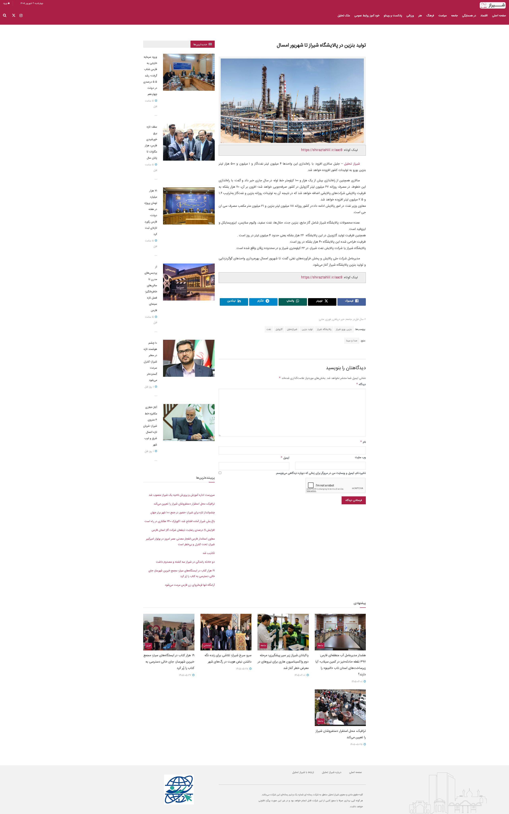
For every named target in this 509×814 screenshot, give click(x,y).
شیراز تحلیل (352, 164)
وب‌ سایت (360, 457)
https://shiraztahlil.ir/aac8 (322, 150)
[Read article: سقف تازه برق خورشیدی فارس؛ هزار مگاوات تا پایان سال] (189, 142)
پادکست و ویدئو (393, 15)
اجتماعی (207, 645)
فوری (328, 319)
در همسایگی (469, 15)
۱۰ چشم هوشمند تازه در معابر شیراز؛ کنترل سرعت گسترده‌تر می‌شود (150, 362)
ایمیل (285, 458)
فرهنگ (430, 15)
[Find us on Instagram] (20, 16)
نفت (269, 329)
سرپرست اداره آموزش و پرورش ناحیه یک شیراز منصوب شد (182, 495)
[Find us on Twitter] (14, 16)
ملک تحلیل (344, 15)
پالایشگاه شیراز (324, 329)
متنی (321, 319)
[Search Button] (4, 16)
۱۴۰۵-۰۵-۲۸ (242, 669)
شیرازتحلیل (292, 329)
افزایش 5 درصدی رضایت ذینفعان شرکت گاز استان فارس (183, 530)
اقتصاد (484, 15)
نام (363, 442)
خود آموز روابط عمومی (366, 15)
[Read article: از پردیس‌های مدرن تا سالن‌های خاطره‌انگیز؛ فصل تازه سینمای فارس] (189, 282)
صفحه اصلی (499, 15)
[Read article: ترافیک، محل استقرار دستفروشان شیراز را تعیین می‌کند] (340, 707)
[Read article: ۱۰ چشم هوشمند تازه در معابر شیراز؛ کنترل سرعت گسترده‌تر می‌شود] (189, 358)
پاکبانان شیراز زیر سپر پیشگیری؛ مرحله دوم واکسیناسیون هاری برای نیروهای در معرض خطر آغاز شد (283, 662)
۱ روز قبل (149, 387)
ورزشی (410, 15)
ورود (5, 3)
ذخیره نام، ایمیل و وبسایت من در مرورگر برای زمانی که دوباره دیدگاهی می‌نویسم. (321, 473)
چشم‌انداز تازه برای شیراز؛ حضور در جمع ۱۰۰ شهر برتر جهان (183, 512)
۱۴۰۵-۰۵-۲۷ (185, 675)
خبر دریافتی (338, 319)
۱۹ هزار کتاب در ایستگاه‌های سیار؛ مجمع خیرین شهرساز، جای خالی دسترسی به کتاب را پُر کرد (169, 662)
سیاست (442, 15)
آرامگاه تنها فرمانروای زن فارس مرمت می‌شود (190, 585)
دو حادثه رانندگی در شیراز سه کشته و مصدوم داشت (185, 562)
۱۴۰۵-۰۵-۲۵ (356, 744)
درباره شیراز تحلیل (331, 772)
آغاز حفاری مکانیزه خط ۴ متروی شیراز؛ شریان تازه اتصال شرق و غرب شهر (150, 426)
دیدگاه (361, 384)
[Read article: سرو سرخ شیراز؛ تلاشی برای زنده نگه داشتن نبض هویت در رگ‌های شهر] (226, 632)
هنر (420, 15)
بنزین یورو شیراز (344, 329)
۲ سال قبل (360, 319)
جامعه (454, 15)
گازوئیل (279, 329)
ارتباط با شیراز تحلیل (303, 772)
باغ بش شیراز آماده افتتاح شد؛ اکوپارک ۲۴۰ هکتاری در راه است (180, 521)
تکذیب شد (209, 553)
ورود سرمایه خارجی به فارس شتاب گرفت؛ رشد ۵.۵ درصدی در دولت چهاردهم (150, 76)
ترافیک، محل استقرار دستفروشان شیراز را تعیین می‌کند (184, 504)
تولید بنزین (307, 329)
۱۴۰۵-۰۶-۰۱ (357, 681)
